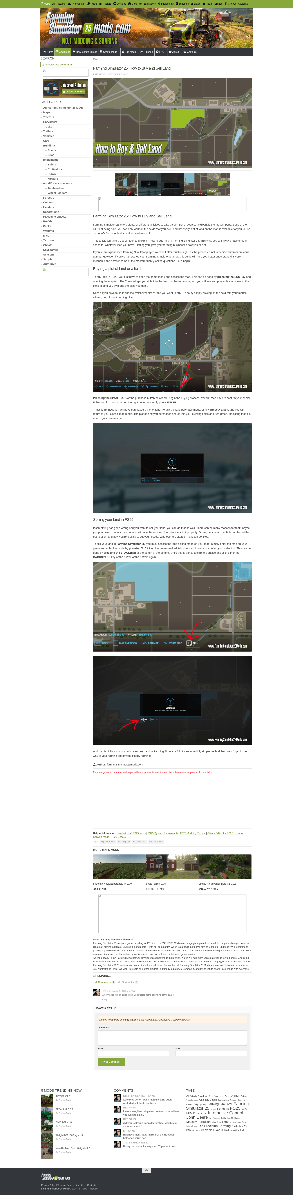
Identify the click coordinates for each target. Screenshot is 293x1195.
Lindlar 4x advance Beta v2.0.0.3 (217, 883)
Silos (51, 155)
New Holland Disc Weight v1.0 (73, 1148)
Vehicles (48, 136)
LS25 (230, 1117)
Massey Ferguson (198, 1121)
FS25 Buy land (124, 842)
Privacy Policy (48, 1185)
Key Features (214, 1118)
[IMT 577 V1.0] (47, 1100)
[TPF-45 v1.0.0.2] (47, 1113)
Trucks (47, 126)
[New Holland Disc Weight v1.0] (47, 1152)
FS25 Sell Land (139, 842)
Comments (106, 982)
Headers (48, 207)
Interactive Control (225, 1112)
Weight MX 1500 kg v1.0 (69, 1135)
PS (245, 1126)
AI (187, 1095)
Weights (48, 230)
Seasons (48, 254)
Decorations (51, 211)
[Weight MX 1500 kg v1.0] (47, 1139)
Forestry (48, 197)
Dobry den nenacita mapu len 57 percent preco (150, 1146)
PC (201, 1126)
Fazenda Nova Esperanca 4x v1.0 (112, 883)
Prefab (47, 221)
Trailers (48, 131)
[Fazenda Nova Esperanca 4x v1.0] (119, 866)
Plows (52, 174)
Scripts (47, 259)
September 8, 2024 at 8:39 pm (122, 991)
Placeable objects (54, 216)
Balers (52, 164)
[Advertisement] (172, 803)
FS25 (235, 1108)
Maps (96, 59)
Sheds (52, 150)
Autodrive (243, 3)
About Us (80, 1185)
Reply (104, 999)
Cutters (48, 202)
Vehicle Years (214, 1130)
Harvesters (50, 121)
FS (227, 1109)
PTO (188, 1130)
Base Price (213, 1096)
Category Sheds (208, 1100)
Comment (103, 1027)
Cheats (47, 245)
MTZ (226, 1122)
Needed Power (235, 1122)
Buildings (49, 145)
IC (194, 1113)
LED (223, 1118)
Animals (193, 1096)
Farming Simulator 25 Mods (55, 1188)
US (202, 1130)
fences (213, 1109)
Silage (197, 1130)
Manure (237, 1118)
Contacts (91, 1185)
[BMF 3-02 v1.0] (47, 1126)
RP (193, 1130)
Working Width (231, 1130)
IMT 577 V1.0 (63, 1096)
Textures (48, 240)
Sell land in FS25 (156, 842)
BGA (230, 1096)
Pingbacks (129, 982)
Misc (46, 235)
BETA (223, 1095)
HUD (189, 1113)
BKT (237, 1095)
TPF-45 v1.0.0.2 (64, 1109)
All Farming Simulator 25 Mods (63, 107)
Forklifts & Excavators (57, 183)
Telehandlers (56, 188)
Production (237, 1126)
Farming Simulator (220, 1104)
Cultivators (55, 169)
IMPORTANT (202, 1114)
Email (179, 1048)
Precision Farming (217, 1126)
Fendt (221, 1108)
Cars (46, 140)
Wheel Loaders (57, 193)
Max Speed (217, 1122)
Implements (50, 159)
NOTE (196, 1126)
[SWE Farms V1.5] (172, 866)
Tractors (48, 117)
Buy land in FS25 (108, 842)
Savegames (50, 249)
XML (242, 1130)
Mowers (53, 178)
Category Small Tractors (227, 1100)
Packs (47, 226)
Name (101, 1048)
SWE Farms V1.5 (156, 883)
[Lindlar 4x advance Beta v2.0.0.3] (225, 866)
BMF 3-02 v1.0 (64, 1122)
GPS (245, 1108)
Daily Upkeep (200, 1104)
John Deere (197, 1117)
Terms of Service (65, 1185)
